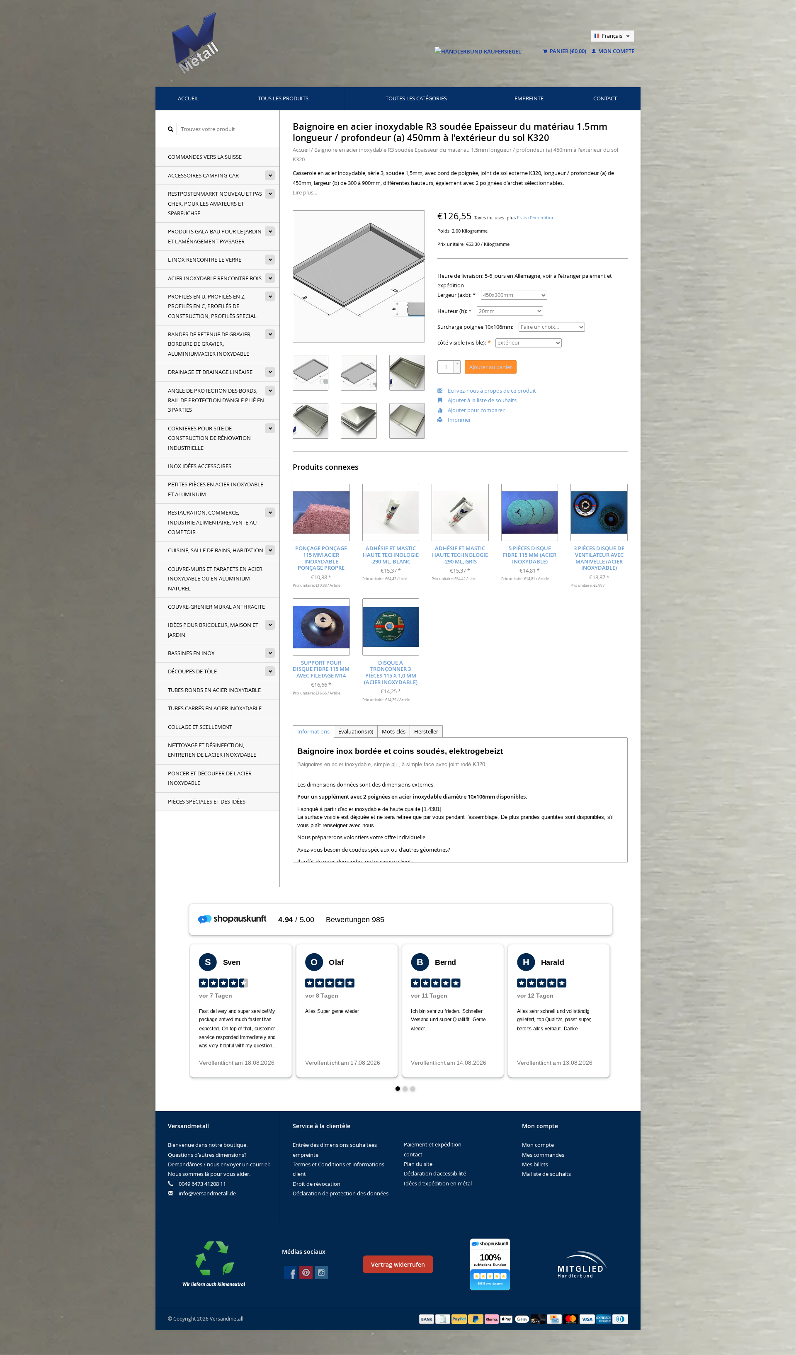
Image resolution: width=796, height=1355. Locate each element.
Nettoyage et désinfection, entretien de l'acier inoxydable (212, 749)
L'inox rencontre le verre (204, 259)
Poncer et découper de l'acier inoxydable (210, 778)
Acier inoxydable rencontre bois (215, 278)
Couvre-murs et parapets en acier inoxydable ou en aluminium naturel (215, 578)
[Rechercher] (171, 129)
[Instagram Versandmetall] (321, 1272)
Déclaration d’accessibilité (435, 1173)
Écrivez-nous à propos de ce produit (491, 390)
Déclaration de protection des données (340, 1193)
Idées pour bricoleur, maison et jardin (213, 629)
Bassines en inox (191, 653)
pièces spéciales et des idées (206, 801)
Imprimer (459, 419)
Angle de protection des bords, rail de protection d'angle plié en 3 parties (216, 400)
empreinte (529, 98)
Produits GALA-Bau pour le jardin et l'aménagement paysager (215, 236)
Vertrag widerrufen (398, 1264)
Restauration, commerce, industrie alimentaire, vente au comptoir (212, 522)
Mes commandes (543, 1154)
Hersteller (426, 731)
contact (605, 98)
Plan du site (418, 1164)
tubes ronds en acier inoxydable (214, 690)
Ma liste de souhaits (546, 1174)
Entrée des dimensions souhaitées (335, 1145)
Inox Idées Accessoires (199, 466)
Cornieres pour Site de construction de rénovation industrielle (209, 438)
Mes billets (535, 1164)
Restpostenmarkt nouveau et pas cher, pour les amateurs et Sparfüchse (215, 203)
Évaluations (355, 731)
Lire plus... (305, 192)
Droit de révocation (316, 1183)
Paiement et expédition (432, 1144)
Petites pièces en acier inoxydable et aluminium (215, 489)
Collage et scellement (200, 727)
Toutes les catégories (416, 98)
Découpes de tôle (192, 671)
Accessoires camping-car (203, 175)
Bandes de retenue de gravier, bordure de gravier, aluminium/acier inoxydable (210, 343)
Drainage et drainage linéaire (210, 372)
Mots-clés (393, 731)
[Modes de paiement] (427, 1318)
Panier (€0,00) (567, 51)
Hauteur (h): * (454, 311)
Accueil (188, 98)
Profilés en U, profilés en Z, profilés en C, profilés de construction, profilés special (212, 306)
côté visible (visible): (463, 342)
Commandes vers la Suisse (205, 156)
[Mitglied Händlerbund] (582, 1264)
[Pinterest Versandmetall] (306, 1272)
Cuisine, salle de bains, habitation (215, 550)
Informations (313, 731)
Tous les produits (283, 98)
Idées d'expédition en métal (438, 1183)
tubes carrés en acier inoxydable (215, 708)
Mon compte (615, 51)
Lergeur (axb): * (456, 295)
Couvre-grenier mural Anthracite (216, 606)
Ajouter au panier (490, 367)
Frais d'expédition (536, 218)
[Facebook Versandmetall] (290, 1272)
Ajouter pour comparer (476, 410)
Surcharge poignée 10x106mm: (475, 326)
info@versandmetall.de (207, 1193)
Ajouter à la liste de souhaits (482, 400)
